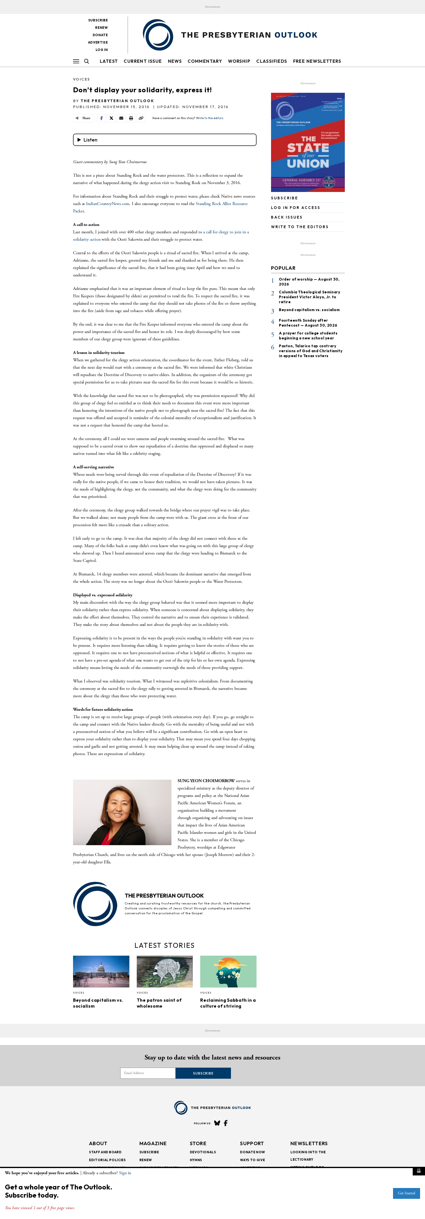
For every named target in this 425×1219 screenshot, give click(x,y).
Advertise (98, 42)
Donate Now (252, 1152)
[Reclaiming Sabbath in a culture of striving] (228, 973)
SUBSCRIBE (284, 198)
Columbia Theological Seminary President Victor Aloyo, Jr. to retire (309, 297)
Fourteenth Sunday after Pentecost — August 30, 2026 (308, 323)
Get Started (406, 1193)
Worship (239, 61)
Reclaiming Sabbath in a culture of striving (228, 1003)
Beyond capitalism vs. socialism (309, 309)
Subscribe (98, 20)
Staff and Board (105, 1152)
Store (198, 1143)
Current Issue (143, 61)
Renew (101, 28)
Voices (81, 79)
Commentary (205, 61)
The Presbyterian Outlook (117, 100)
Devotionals (203, 1152)
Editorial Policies (107, 1160)
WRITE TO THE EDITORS (300, 226)
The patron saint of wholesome (159, 1003)
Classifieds (271, 61)
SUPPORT (252, 1143)
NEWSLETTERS (309, 1143)
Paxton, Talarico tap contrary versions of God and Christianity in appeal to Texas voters (310, 351)
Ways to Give (252, 1160)
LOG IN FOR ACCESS (295, 207)
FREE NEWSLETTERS (317, 61)
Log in (102, 50)
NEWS (175, 61)
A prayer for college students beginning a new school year (308, 335)
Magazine (153, 1143)
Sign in (125, 1173)
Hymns (196, 1160)
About (98, 1143)
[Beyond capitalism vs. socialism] (101, 973)
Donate (100, 35)
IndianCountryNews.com (107, 203)
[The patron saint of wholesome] (165, 973)
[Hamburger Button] (76, 61)
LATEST (109, 61)
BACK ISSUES (287, 217)
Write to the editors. (210, 118)
